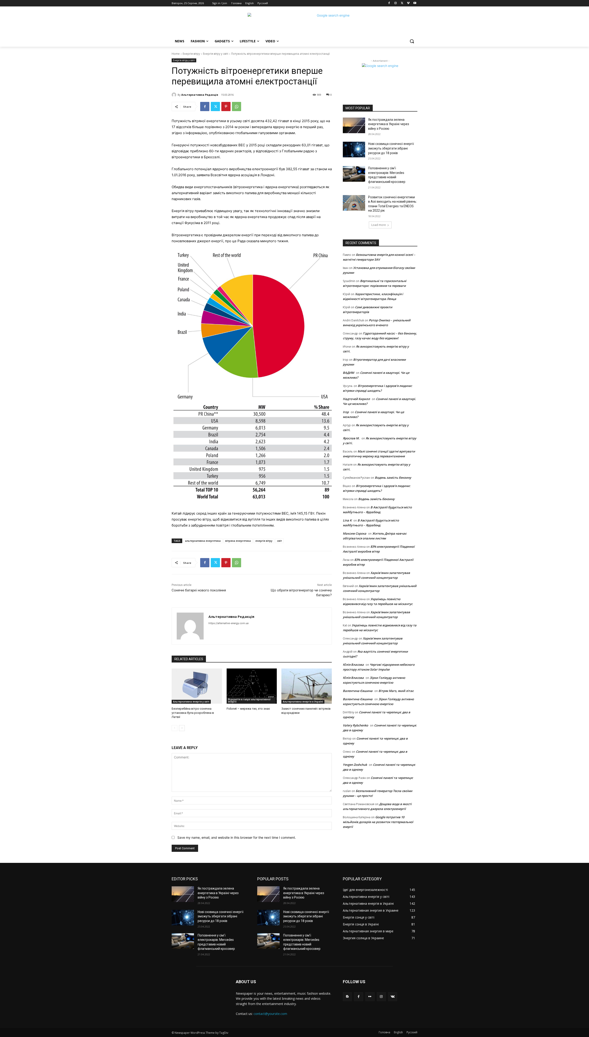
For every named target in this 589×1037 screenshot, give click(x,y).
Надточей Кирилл (356, 399)
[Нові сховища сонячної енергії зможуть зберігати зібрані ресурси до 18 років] (354, 149)
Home (176, 54)
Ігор (346, 412)
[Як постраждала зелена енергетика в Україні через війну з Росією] (354, 125)
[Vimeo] (408, 3)
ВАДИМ (348, 373)
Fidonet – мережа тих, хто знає (248, 708)
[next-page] (182, 728)
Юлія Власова (353, 665)
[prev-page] (174, 728)
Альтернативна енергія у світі (191, 701)
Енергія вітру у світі (215, 54)
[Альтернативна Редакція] (175, 94)
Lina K (347, 520)
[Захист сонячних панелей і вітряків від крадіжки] (306, 686)
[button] (411, 41)
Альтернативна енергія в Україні (303, 701)
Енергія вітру (191, 54)
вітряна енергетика (238, 540)
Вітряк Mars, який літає (396, 691)
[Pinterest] (226, 106)
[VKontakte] (392, 996)
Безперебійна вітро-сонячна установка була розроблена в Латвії (193, 713)
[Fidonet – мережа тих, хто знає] (252, 686)
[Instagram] (395, 3)
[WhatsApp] (236, 106)
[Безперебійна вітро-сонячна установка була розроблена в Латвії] (197, 686)
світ (279, 540)
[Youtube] (414, 3)
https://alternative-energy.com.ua (228, 623)
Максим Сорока (354, 533)
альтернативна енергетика (203, 540)
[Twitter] (402, 3)
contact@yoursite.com (270, 1013)
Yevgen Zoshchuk (355, 765)
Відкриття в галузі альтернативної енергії (249, 700)
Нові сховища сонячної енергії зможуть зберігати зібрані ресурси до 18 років (391, 148)
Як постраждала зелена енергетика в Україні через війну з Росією (388, 124)
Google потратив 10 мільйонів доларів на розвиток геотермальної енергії (378, 822)
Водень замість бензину (393, 477)
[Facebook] (389, 3)
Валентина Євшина (357, 691)
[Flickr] (369, 996)
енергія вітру (263, 540)
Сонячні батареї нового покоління (199, 590)
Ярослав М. (351, 438)
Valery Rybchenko (355, 725)
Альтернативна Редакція (199, 94)
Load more (378, 225)
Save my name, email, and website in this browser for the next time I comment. (236, 837)
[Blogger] (347, 996)
